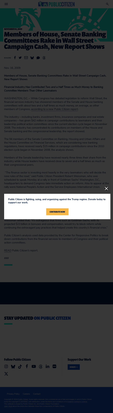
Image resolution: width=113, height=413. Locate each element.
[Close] (106, 188)
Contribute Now (57, 211)
